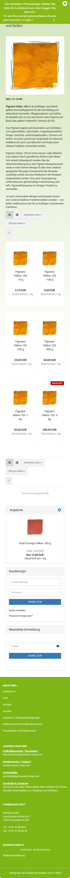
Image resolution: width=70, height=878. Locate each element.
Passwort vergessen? (21, 615)
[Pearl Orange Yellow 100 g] (35, 527)
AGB (5, 697)
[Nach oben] (59, 872)
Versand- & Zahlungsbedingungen (21, 717)
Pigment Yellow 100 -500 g (49, 345)
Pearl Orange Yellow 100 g (35, 543)
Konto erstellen (17, 610)
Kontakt (7, 704)
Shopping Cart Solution (22, 872)
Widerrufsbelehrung (14, 855)
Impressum (9, 691)
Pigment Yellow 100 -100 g (49, 275)
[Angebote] (59, 510)
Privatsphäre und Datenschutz (19, 730)
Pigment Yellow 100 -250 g (20, 345)
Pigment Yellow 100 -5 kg (50, 415)
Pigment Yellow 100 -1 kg (20, 415)
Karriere (7, 711)
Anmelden (35, 602)
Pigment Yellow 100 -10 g (20, 275)
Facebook (8, 783)
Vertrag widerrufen (35, 849)
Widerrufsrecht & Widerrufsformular (22, 724)
